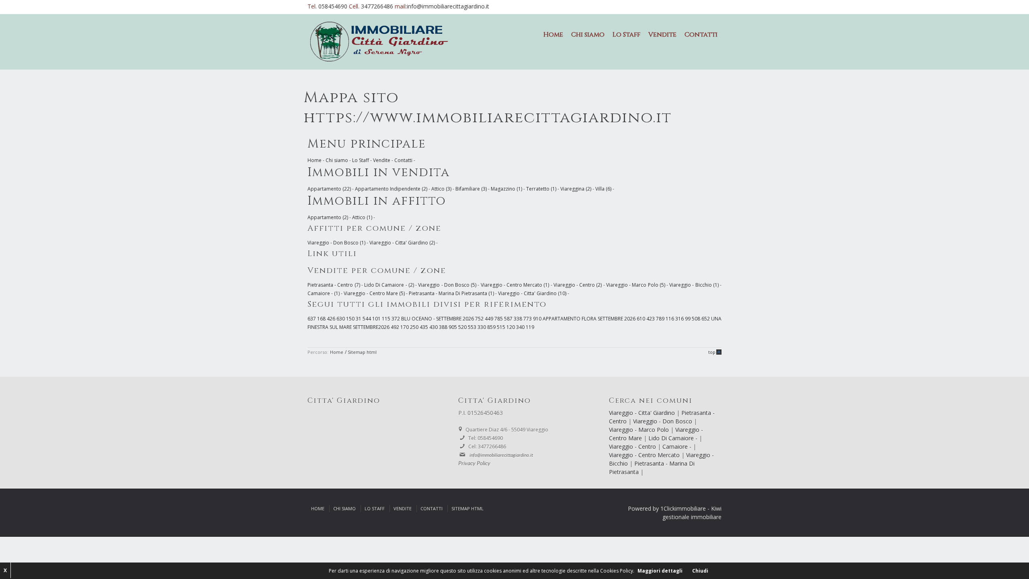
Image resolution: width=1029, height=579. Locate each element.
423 (651, 318)
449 (489, 318)
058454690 (333, 6)
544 (367, 318)
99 (688, 318)
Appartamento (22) (329, 188)
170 (405, 327)
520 (463, 327)
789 (661, 318)
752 (480, 318)
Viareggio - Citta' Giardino (642, 413)
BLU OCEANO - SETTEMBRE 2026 (438, 318)
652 (706, 318)
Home (553, 34)
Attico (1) (362, 217)
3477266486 (378, 6)
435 (424, 327)
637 (312, 318)
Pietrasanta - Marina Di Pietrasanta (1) (451, 293)
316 (680, 318)
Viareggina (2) (575, 188)
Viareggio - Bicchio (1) (694, 284)
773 (528, 318)
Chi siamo (588, 34)
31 (359, 318)
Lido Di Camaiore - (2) (389, 284)
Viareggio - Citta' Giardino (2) (402, 242)
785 (499, 318)
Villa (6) (603, 188)
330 (482, 327)
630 (341, 318)
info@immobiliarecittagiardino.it (448, 6)
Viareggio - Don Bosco (663, 421)
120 (511, 327)
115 (387, 318)
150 (351, 318)
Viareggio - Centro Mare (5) (374, 293)
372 (396, 318)
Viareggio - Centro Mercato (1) (515, 284)
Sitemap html (362, 352)
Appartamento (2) (327, 217)
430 (434, 327)
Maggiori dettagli (660, 570)
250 (415, 327)
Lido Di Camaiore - (673, 438)
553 (473, 327)
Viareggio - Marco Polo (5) (635, 284)
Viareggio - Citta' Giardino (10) (532, 293)
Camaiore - (677, 446)
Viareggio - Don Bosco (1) (336, 242)
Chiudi (700, 570)
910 (538, 318)
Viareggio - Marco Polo (639, 429)
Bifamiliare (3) (471, 188)
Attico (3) (441, 188)
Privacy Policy (474, 463)
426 (331, 318)
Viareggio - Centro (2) (577, 284)
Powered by (643, 508)
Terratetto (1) (541, 188)
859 (492, 327)
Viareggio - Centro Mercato (645, 455)
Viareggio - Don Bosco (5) (447, 284)
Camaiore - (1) (323, 293)
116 (670, 318)
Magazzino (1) (506, 188)
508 (696, 318)
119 (530, 327)
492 (395, 327)
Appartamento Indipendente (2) (391, 188)
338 (518, 318)
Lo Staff (626, 34)
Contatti (701, 34)
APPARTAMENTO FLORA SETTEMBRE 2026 (590, 318)
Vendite (662, 34)
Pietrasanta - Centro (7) (333, 284)
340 (521, 327)
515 (501, 327)
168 (322, 318)
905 (453, 327)
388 (444, 327)
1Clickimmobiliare (683, 508)
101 (377, 318)
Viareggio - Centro (633, 446)
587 (509, 318)
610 (641, 318)
